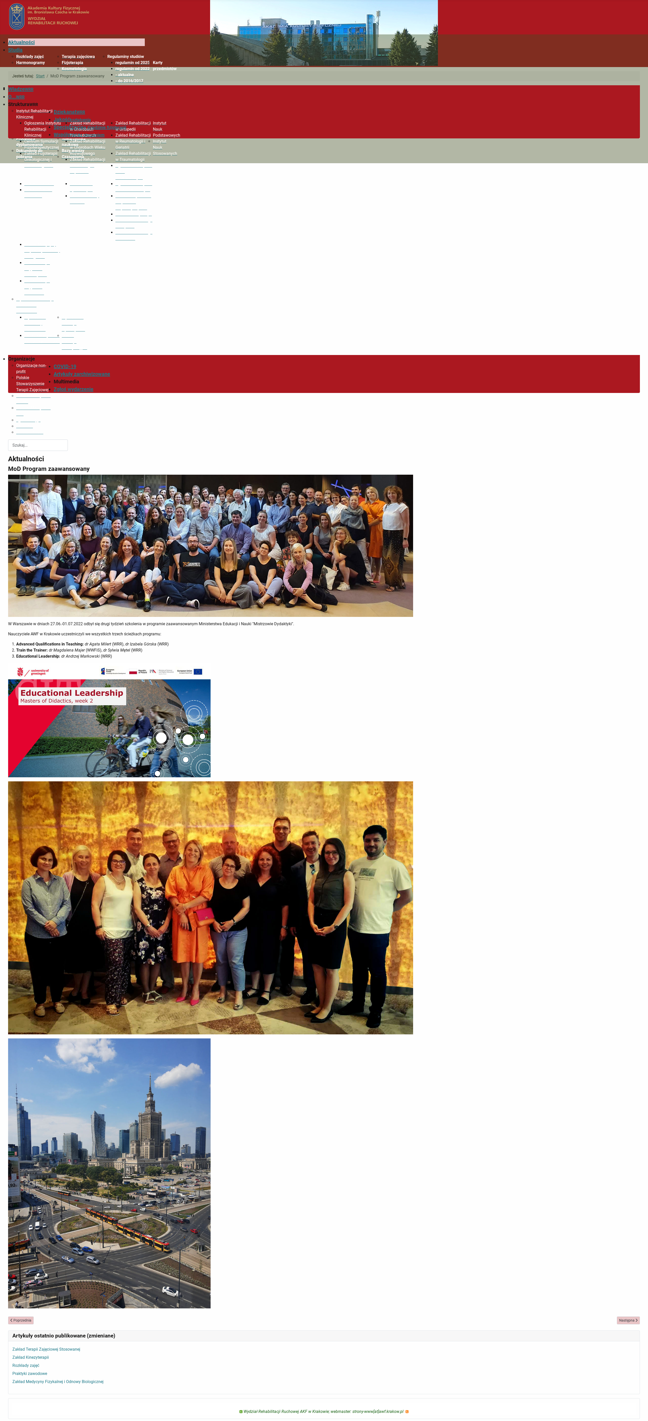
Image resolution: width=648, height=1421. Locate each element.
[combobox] (38, 445)
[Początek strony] (639, 1411)
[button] (126, 57)
